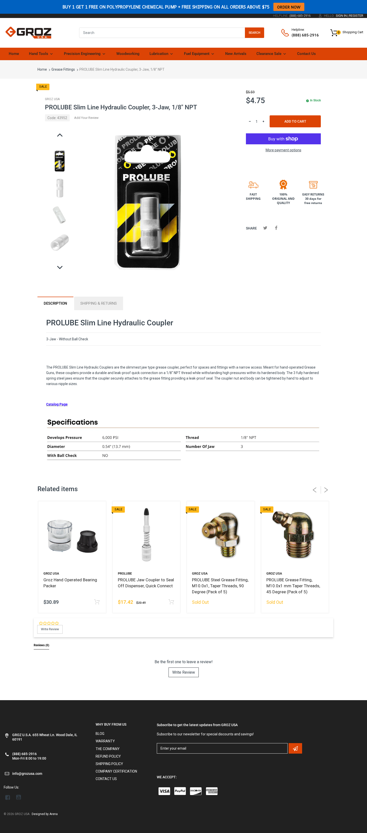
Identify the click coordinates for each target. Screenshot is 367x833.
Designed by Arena (45, 814)
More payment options (283, 150)
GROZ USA (52, 99)
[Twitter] (265, 228)
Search (254, 32)
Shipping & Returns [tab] (98, 303)
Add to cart (295, 121)
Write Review (183, 672)
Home (42, 69)
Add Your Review (86, 118)
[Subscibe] (295, 748)
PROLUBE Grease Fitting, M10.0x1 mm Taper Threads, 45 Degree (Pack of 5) (293, 585)
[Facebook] (276, 228)
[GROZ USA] (28, 32)
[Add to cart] (97, 602)
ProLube (125, 573)
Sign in (341, 15)
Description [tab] (55, 303)
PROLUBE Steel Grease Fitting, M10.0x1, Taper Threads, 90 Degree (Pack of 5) (220, 585)
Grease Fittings (63, 69)
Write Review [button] (50, 629)
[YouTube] (18, 797)
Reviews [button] (41, 645)
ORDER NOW (289, 7)
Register (356, 15)
